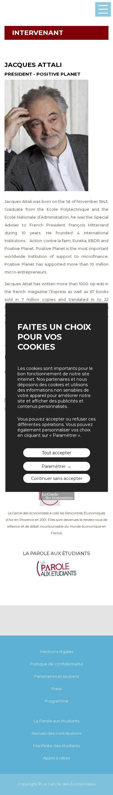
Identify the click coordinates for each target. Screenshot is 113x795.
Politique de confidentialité (56, 663)
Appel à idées (56, 758)
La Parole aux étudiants (56, 720)
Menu (103, 9)
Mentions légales (56, 651)
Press (56, 688)
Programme (56, 701)
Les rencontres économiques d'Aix (18, 9)
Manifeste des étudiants (56, 745)
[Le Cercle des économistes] (56, 504)
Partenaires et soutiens (56, 676)
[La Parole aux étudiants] (56, 577)
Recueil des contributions (56, 733)
